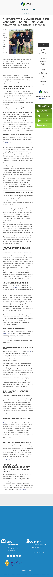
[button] (43, 106)
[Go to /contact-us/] (11, 545)
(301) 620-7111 (25, 9)
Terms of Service (16, 574)
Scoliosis (31, 141)
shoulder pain (6, 333)
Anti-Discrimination (22, 572)
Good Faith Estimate (27, 574)
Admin (7, 572)
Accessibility (13, 572)
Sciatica (7, 143)
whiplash (29, 351)
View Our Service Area (39, 552)
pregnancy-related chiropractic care (12, 397)
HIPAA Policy (45, 572)
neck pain (13, 197)
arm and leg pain (13, 287)
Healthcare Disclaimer (34, 572)
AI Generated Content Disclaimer (41, 574)
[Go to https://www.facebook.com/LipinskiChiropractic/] (34, 10)
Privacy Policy (7, 574)
